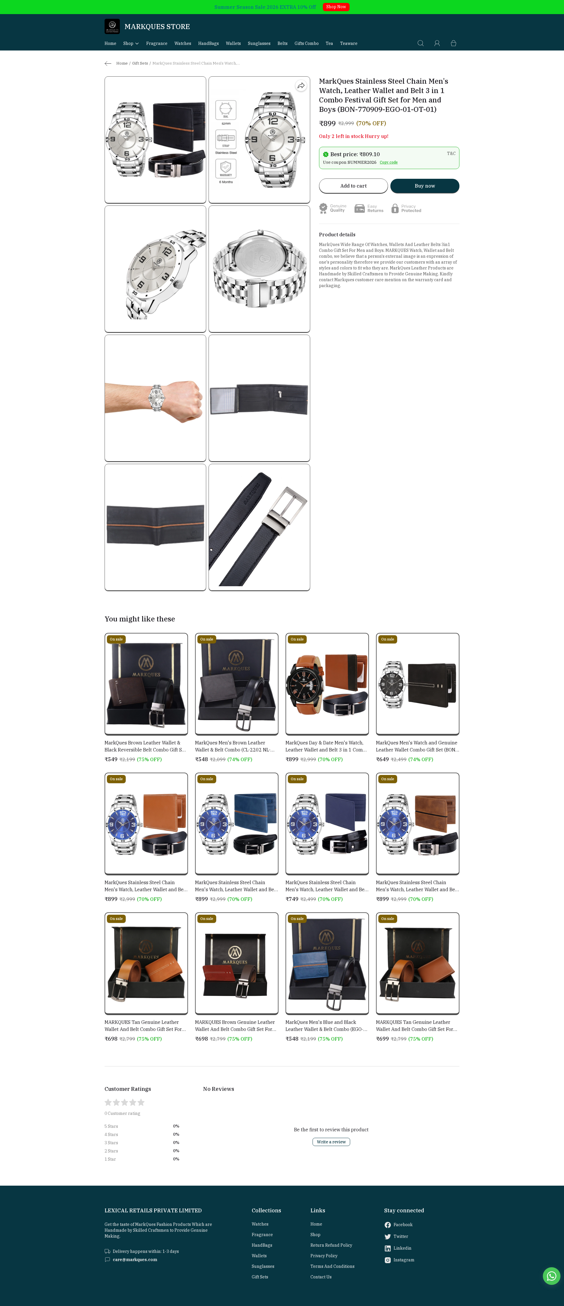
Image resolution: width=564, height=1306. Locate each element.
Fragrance (156, 43)
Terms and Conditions (332, 1266)
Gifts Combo (307, 43)
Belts (283, 43)
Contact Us (321, 1277)
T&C (451, 153)
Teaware (348, 43)
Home (110, 43)
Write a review (331, 1142)
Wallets (233, 43)
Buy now (425, 186)
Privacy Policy (324, 1255)
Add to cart (353, 186)
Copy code (389, 162)
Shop (128, 43)
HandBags (208, 43)
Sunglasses (259, 43)
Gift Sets (140, 63)
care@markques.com (135, 1259)
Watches (182, 43)
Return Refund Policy (331, 1245)
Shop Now (336, 6)
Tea (329, 43)
